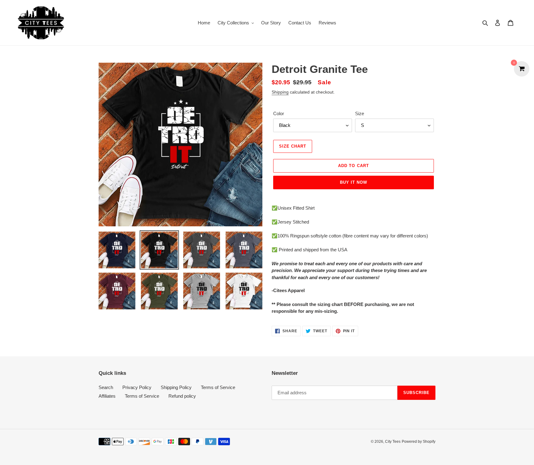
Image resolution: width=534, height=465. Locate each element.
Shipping (280, 92)
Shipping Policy (176, 387)
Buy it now (353, 182)
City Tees (392, 441)
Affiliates (107, 396)
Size (359, 113)
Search (106, 387)
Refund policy (182, 396)
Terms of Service (218, 387)
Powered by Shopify (418, 441)
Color (278, 113)
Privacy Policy (136, 387)
